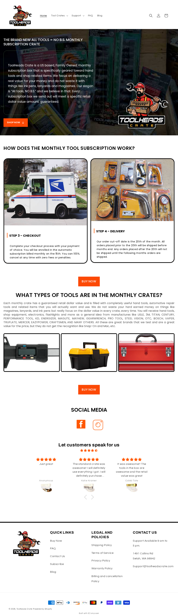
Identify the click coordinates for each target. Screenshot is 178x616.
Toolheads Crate (25, 609)
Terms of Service (102, 553)
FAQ (53, 548)
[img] (89, 450)
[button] (59, 15)
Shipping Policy (101, 545)
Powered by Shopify (42, 609)
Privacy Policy (100, 560)
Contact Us (57, 556)
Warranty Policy (102, 568)
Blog (53, 571)
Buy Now (56, 540)
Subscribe (57, 564)
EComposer (93, 613)
